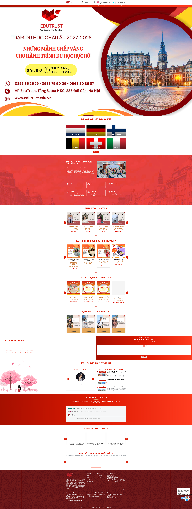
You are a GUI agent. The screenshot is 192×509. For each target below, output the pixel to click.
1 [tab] (95, 235)
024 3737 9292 (69, 496)
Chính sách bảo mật (89, 481)
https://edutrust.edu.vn (114, 477)
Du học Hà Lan (99, 475)
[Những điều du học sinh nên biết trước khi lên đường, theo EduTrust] (72, 409)
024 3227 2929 (75, 496)
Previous (65, 222)
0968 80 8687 (82, 497)
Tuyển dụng (88, 479)
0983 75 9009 (71, 497)
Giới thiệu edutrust (70, 5)
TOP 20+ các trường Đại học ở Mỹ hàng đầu (116, 386)
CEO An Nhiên (119, 5)
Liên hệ (112, 5)
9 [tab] (99, 467)
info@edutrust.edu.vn (71, 498)
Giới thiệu (88, 475)
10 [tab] (100, 467)
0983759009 (150, 339)
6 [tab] (96, 467)
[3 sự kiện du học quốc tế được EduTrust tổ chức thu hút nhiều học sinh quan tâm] (72, 415)
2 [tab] (96, 235)
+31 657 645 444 (111, 496)
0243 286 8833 (81, 496)
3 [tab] (93, 467)
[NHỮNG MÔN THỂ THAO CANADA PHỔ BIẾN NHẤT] (101, 384)
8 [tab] (98, 467)
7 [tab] (97, 467)
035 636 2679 (76, 497)
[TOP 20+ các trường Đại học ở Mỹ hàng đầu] (101, 391)
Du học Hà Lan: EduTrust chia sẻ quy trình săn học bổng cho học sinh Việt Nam (91, 411)
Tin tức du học (105, 5)
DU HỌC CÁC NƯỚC (81, 5)
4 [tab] (94, 467)
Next (127, 222)
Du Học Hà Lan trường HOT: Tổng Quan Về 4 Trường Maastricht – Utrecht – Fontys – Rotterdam (116, 373)
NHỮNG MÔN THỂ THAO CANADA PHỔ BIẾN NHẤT (115, 380)
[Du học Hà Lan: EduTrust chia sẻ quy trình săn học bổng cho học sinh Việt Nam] (72, 412)
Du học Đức (99, 477)
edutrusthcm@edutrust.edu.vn (94, 496)
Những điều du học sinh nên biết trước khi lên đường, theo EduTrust (89, 408)
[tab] (96, 428)
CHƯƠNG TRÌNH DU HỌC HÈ (94, 5)
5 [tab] (95, 467)
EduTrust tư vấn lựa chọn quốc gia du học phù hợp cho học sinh (88, 418)
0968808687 (141, 339)
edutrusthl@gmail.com (112, 497)
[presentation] (68, 379)
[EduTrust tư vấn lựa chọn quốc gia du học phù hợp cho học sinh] (72, 419)
